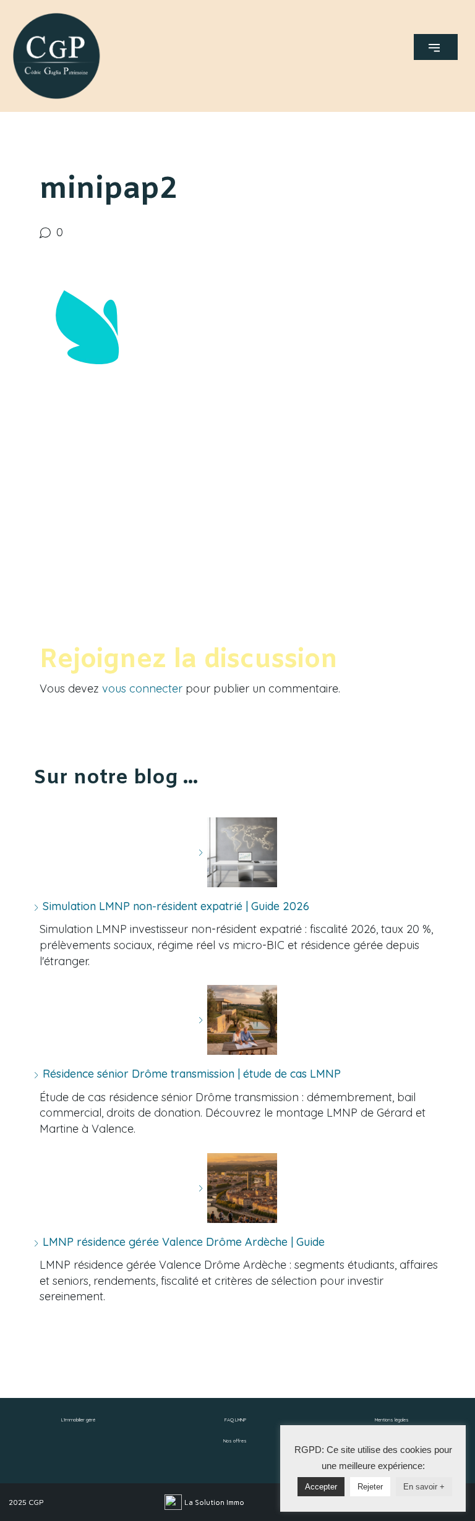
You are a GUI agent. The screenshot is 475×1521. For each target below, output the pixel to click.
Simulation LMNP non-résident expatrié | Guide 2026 (176, 906)
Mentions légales (392, 1420)
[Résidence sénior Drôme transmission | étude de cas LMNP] (237, 1020)
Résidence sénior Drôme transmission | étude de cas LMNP (192, 1074)
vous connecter (142, 688)
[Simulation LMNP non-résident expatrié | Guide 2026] (237, 852)
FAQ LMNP (235, 1420)
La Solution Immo (214, 1502)
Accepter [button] (321, 1486)
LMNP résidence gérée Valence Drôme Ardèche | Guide (184, 1242)
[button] (436, 47)
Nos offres (235, 1441)
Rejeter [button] (370, 1486)
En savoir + (424, 1486)
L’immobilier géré (78, 1420)
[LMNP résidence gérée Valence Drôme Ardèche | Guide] (237, 1188)
